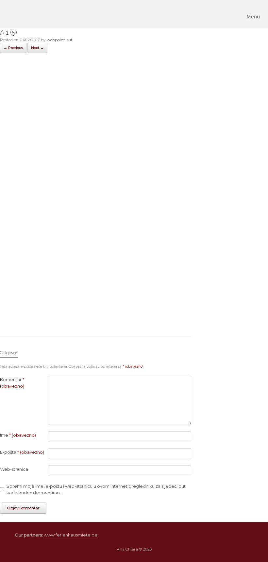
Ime (18, 435)
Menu (253, 17)
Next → (37, 47)
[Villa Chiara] (14, 14)
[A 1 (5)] (95, 319)
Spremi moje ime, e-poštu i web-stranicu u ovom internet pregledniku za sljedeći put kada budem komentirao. (96, 489)
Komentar (12, 383)
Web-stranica (14, 469)
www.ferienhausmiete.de (70, 534)
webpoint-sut (60, 39)
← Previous (13, 47)
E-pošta (22, 452)
